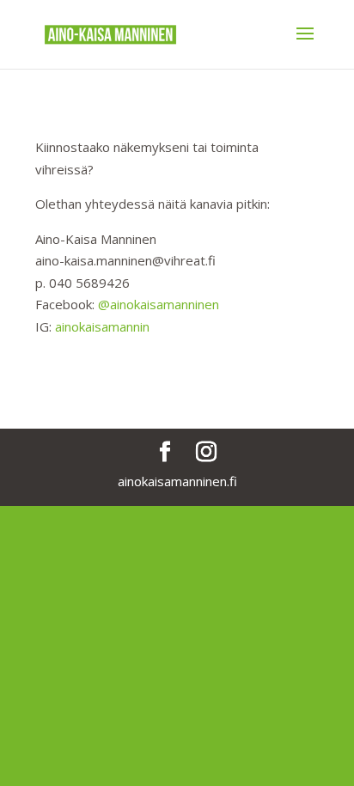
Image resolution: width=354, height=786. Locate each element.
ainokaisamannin (102, 326)
